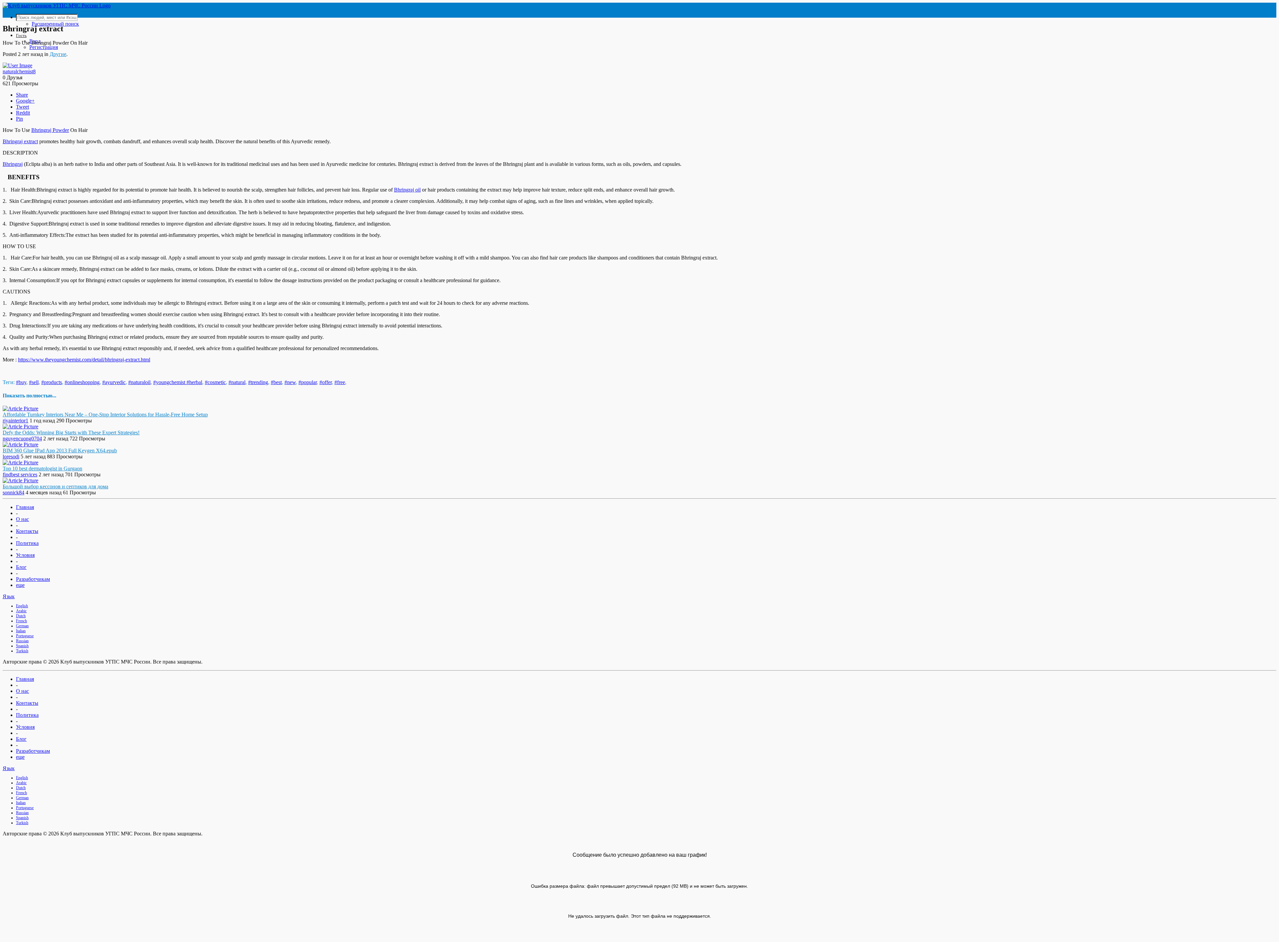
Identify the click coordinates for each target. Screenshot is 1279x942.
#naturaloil (139, 382)
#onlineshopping (82, 382)
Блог (21, 567)
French (21, 621)
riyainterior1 (15, 420)
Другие (58, 54)
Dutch (21, 616)
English (22, 606)
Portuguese (25, 636)
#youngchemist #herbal (177, 382)
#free (339, 382)
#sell (34, 382)
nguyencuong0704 (22, 438)
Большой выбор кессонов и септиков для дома (55, 486)
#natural (236, 382)
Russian (22, 641)
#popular (307, 382)
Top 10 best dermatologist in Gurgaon (42, 468)
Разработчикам (33, 579)
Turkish (22, 651)
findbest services (20, 474)
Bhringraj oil (407, 190)
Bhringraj (13, 164)
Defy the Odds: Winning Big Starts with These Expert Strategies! (71, 432)
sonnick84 (13, 492)
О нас (22, 519)
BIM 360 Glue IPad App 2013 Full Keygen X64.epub (60, 450)
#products (51, 382)
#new (290, 382)
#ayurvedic (114, 382)
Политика (27, 543)
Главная (25, 507)
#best (276, 382)
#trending (258, 382)
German (22, 626)
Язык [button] (9, 596)
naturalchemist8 (19, 71)
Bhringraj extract (20, 141)
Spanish (22, 646)
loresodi (11, 456)
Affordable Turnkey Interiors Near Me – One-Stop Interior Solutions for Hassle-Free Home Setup (105, 414)
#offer (325, 382)
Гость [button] (21, 35)
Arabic (21, 611)
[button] (646, 17)
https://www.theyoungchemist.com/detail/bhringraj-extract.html (84, 359)
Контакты (27, 531)
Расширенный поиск (55, 24)
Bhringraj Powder (50, 130)
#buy (21, 382)
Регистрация (43, 47)
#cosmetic (215, 382)
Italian (21, 631)
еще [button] (20, 585)
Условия (25, 555)
